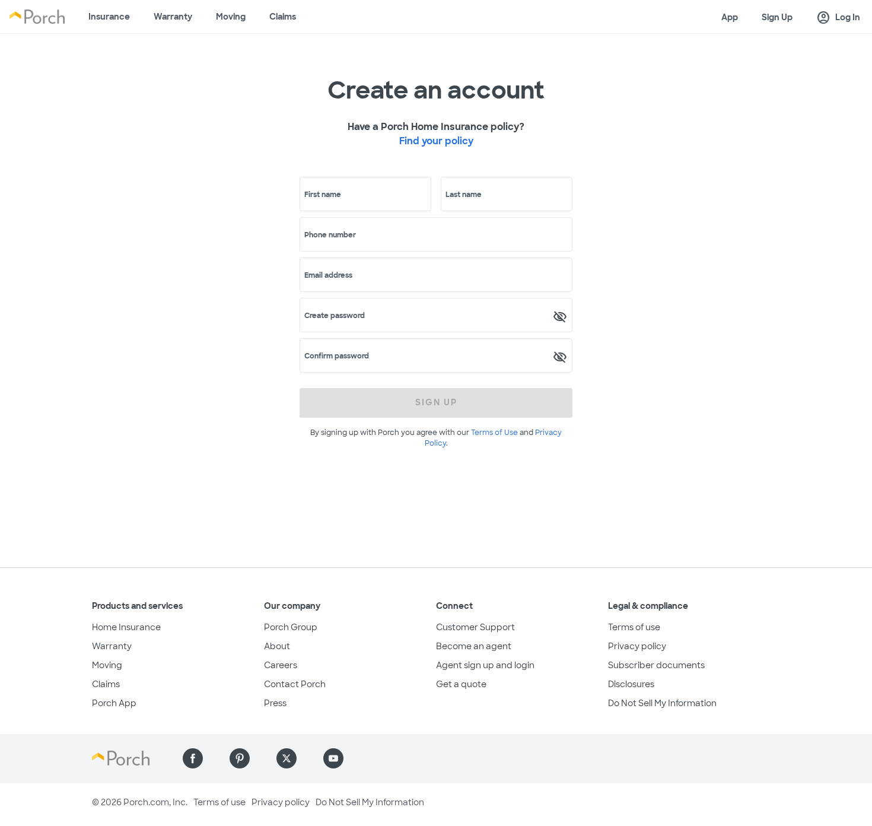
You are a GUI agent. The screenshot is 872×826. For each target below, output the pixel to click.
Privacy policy (637, 646)
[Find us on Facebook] (193, 758)
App (729, 17)
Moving (231, 16)
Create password (334, 315)
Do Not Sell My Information (662, 703)
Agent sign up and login (485, 665)
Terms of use (634, 627)
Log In (838, 17)
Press (275, 703)
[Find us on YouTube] (333, 758)
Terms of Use (494, 432)
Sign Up (777, 17)
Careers (280, 665)
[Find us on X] (286, 758)
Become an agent (473, 646)
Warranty (173, 16)
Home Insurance (126, 627)
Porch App (114, 703)
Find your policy (436, 141)
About (277, 646)
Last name (463, 194)
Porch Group (290, 627)
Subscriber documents (656, 665)
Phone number (330, 235)
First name (322, 194)
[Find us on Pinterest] (240, 758)
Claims (282, 16)
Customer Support (475, 627)
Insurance (109, 16)
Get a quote (461, 684)
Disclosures (631, 684)
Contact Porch (295, 684)
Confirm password (336, 356)
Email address (328, 275)
